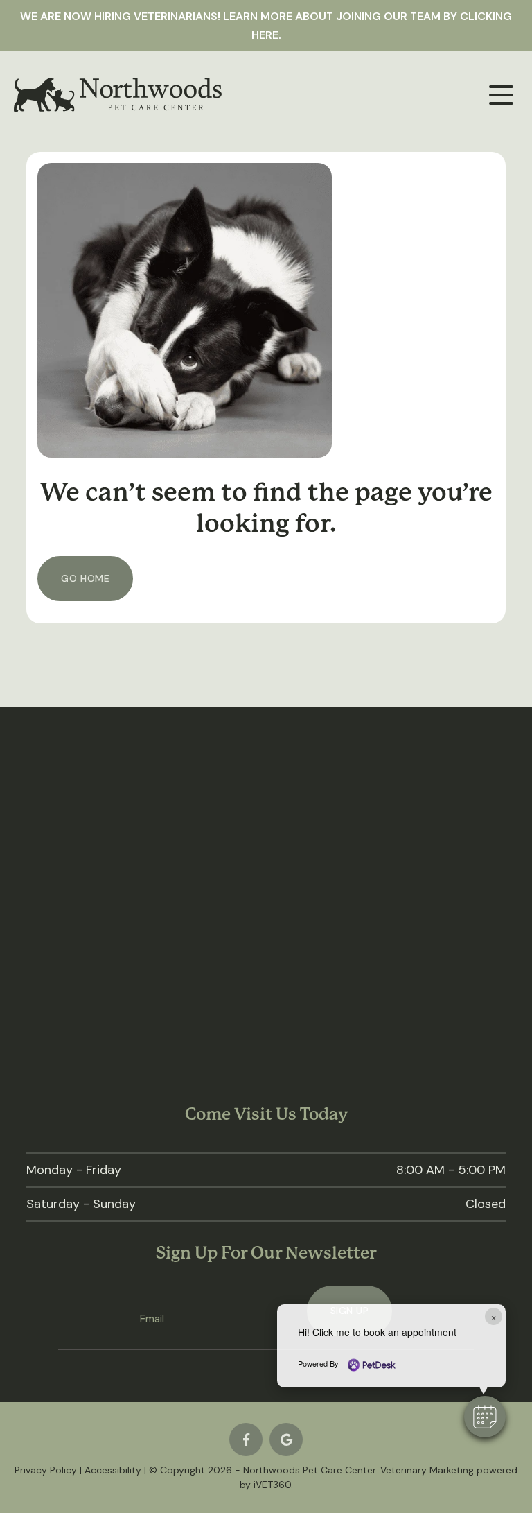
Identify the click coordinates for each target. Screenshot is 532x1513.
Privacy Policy (46, 1470)
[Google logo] (286, 1439)
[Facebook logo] (246, 1439)
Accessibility (113, 1470)
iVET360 (272, 1484)
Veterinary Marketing (427, 1470)
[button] (485, 1416)
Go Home (85, 578)
